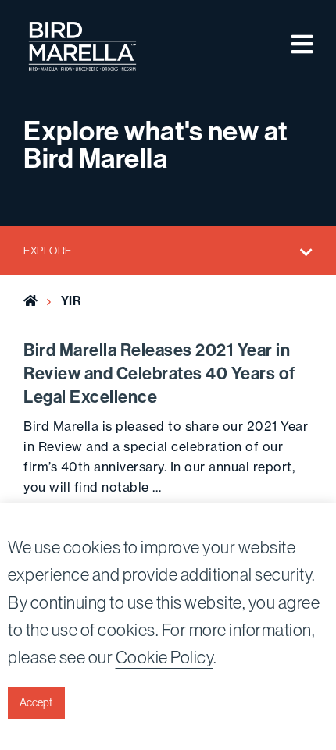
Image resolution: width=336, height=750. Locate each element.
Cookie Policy (165, 657)
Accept (36, 702)
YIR (71, 300)
